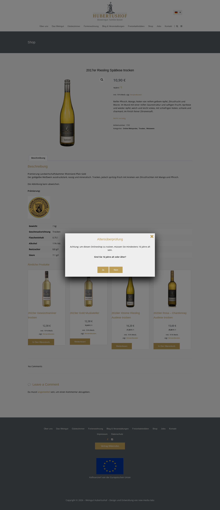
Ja (103, 270)
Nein (116, 270)
